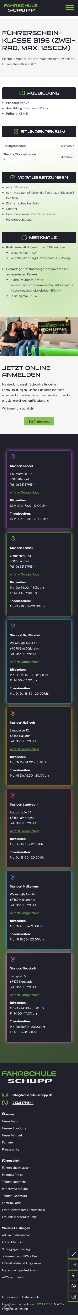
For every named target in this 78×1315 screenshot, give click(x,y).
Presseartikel (11, 1149)
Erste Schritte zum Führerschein (23, 1210)
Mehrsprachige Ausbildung (20, 1270)
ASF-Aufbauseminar (16, 1235)
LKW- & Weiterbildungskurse (21, 1263)
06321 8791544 (22, 1102)
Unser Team (10, 1121)
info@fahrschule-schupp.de (32, 1095)
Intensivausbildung (15, 1188)
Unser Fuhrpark (12, 1135)
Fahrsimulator (11, 1203)
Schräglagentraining (16, 1249)
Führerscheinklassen (16, 1167)
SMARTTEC (45, 1304)
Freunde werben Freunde (19, 1217)
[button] (7, 1307)
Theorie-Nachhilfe (14, 1195)
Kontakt (38, 9)
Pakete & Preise (13, 1174)
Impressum (10, 1297)
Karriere (7, 1142)
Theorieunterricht (14, 1181)
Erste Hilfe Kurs (12, 1242)
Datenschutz (30, 1297)
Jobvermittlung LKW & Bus (19, 1256)
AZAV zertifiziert (12, 1277)
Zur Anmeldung (39, 421)
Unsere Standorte (14, 1128)
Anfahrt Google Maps (24, 492)
